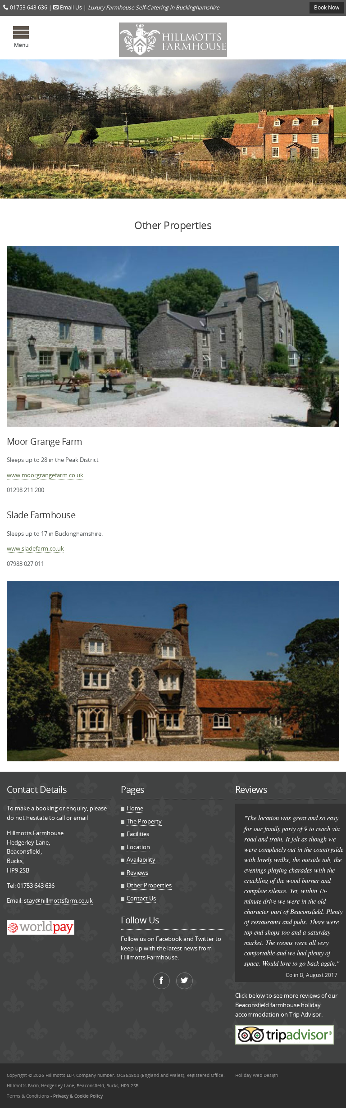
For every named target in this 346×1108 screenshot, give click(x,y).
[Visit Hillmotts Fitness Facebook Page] (161, 980)
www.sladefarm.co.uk (35, 548)
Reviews (137, 872)
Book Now (326, 7)
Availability (141, 859)
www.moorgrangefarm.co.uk (45, 475)
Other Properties (149, 885)
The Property (144, 821)
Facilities (138, 834)
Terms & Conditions (28, 1096)
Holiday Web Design (256, 1075)
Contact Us (141, 898)
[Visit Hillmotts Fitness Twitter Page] (184, 980)
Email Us (70, 7)
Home (135, 808)
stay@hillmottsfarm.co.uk (58, 900)
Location (138, 847)
